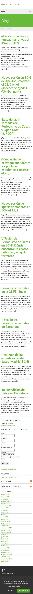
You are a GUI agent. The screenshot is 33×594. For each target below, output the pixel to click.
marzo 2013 (5, 545)
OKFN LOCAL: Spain (11, 4)
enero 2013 (5, 550)
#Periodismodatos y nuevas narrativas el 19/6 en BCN (15, 39)
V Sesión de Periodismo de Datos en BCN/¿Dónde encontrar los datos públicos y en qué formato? (15, 247)
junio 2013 (4, 539)
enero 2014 (5, 523)
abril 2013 (4, 543)
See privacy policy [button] (14, 586)
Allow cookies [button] (23, 590)
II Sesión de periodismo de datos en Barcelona (15, 323)
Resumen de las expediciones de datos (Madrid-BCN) (15, 358)
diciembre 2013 (6, 525)
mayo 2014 (4, 514)
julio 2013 (4, 537)
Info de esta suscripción (8, 469)
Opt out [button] (9, 590)
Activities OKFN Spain (7, 573)
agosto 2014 (5, 508)
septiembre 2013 (6, 532)
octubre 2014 (5, 503)
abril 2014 (4, 517)
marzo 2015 (5, 494)
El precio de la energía (8, 425)
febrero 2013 (5, 548)
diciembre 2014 (6, 501)
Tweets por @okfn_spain (9, 477)
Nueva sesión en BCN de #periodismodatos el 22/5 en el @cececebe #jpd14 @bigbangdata (16, 84)
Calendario (6, 481)
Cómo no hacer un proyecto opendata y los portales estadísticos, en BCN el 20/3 (15, 166)
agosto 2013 (5, 534)
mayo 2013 (4, 541)
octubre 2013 (5, 530)
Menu (3, 11)
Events (9, 29)
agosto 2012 (5, 561)
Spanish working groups (12, 486)
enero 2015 (5, 499)
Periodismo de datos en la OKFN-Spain (15, 289)
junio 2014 (4, 512)
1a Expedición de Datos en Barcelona (14, 391)
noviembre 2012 (6, 554)
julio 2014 (4, 510)
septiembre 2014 (6, 506)
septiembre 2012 (6, 559)
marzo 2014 (5, 519)
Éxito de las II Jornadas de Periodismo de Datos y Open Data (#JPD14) (15, 126)
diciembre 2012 (6, 552)
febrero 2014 (5, 521)
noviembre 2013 (6, 528)
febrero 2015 (5, 497)
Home (3, 29)
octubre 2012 (5, 556)
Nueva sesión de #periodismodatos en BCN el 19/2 (16, 206)
